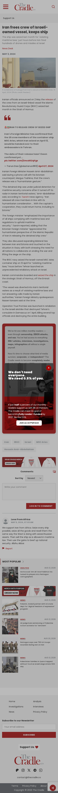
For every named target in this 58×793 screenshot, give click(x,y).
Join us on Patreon (29, 423)
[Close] (48, 368)
